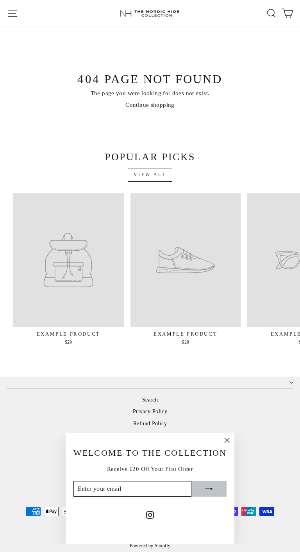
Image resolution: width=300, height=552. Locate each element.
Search (150, 400)
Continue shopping (149, 105)
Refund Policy (150, 423)
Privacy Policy (150, 411)
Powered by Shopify (150, 545)
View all (150, 174)
